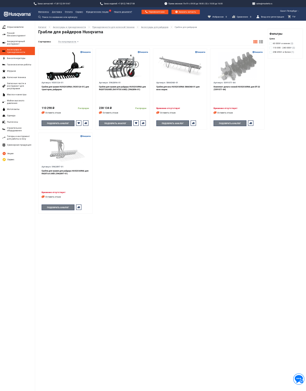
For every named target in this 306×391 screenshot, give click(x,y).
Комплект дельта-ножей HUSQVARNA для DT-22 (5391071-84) (237, 88)
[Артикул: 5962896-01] (122, 66)
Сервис (79, 12)
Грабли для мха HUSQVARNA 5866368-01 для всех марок (178, 88)
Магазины (43, 12)
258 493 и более (283, 52)
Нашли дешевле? (123, 12)
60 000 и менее (283, 43)
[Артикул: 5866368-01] (180, 66)
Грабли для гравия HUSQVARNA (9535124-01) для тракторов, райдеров (65, 88)
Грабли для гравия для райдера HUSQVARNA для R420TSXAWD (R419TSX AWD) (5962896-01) (122, 88)
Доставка (57, 12)
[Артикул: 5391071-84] (237, 66)
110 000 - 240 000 (284, 48)
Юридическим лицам (97, 12)
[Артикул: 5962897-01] (65, 150)
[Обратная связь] (298, 379)
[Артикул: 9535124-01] (65, 66)
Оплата (69, 12)
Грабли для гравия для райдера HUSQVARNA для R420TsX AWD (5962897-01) (65, 172)
